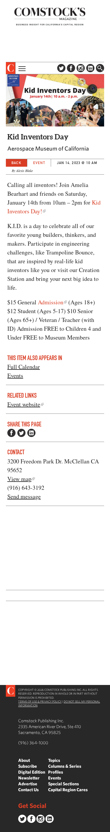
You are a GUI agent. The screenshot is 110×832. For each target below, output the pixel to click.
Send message (24, 496)
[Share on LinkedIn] (31, 433)
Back (16, 163)
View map (19, 479)
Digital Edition (31, 771)
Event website (23, 404)
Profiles (55, 771)
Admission (50, 302)
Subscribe (27, 766)
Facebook (71, 68)
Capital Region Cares (68, 789)
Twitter (61, 68)
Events (15, 375)
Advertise (27, 783)
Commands (4, 827)
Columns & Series (64, 766)
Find (100, 68)
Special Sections (63, 783)
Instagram (81, 68)
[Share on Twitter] (21, 433)
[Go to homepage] (50, 16)
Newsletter (29, 777)
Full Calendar (23, 367)
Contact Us (28, 789)
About (24, 760)
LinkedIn (90, 68)
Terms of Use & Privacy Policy (40, 701)
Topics (54, 760)
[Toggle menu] (21, 68)
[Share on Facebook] (11, 433)
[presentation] (11, 68)
